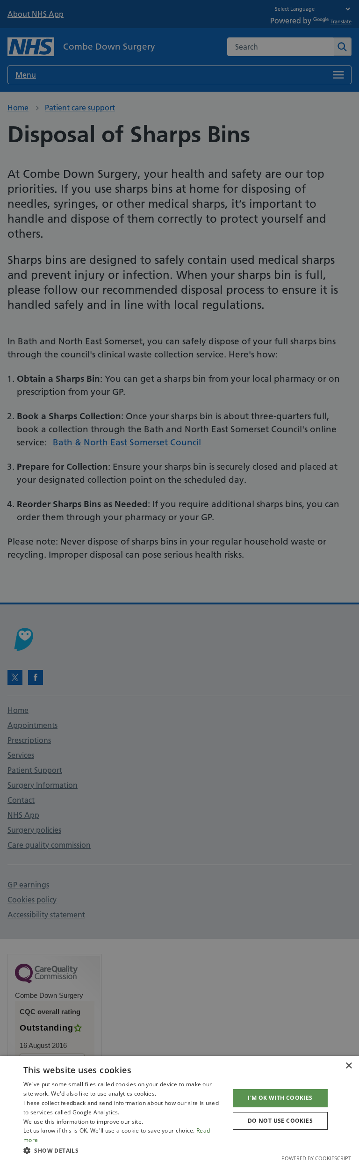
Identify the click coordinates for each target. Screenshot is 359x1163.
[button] (123, 1150)
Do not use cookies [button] (280, 1121)
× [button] (348, 1065)
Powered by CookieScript (316, 1158)
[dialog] (179, 1109)
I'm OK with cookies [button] (280, 1098)
